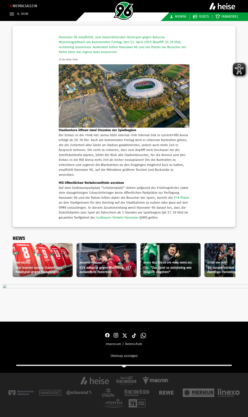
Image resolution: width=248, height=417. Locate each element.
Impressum (113, 343)
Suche (24, 13)
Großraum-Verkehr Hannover (117, 217)
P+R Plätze (181, 197)
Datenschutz (133, 343)
